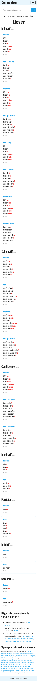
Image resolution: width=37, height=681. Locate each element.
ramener (23, 641)
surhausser (5, 660)
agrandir (12, 671)
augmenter (5, 671)
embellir (25, 656)
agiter (9, 673)
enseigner (32, 656)
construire (24, 662)
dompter (30, 668)
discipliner (14, 673)
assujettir (12, 660)
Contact (25, 678)
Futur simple (7, 196)
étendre (26, 673)
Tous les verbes (11, 16)
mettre (18, 671)
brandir (3, 653)
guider (28, 671)
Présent (6, 34)
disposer (19, 656)
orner (21, 673)
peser (14, 638)
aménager (4, 664)
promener (24, 638)
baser (23, 671)
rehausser (4, 662)
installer (24, 664)
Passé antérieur (8, 169)
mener (31, 638)
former (16, 658)
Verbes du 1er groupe (22, 16)
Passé (5, 284)
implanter (9, 668)
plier (18, 662)
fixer (8, 656)
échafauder (12, 662)
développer (17, 668)
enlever (30, 636)
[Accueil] (4, 16)
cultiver (22, 666)
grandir (23, 660)
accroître (30, 653)
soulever (8, 638)
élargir (3, 668)
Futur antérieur (8, 223)
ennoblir (10, 658)
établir (13, 656)
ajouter (24, 668)
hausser (3, 656)
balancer (16, 653)
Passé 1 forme (9, 399)
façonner (18, 664)
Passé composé (8, 61)
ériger (18, 660)
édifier (17, 666)
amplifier (12, 664)
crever (25, 636)
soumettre (23, 653)
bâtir (32, 671)
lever (18, 638)
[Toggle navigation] (33, 2)
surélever (11, 666)
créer (30, 664)
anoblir (3, 673)
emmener (8, 641)
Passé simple (7, 142)
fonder (29, 658)
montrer (28, 666)
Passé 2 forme (9, 426)
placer (29, 651)
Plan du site (18, 678)
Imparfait (6, 88)
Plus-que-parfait (9, 115)
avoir (16, 630)
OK (33, 10)
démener (16, 641)
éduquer (4, 666)
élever (28, 641)
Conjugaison (9, 2)
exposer (31, 662)
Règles (12, 29)
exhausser (22, 658)
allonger (9, 653)
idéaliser (4, 658)
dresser (28, 660)
